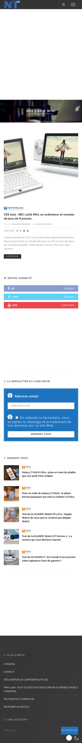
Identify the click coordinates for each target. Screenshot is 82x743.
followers (69, 288)
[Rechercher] (63, 4)
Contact (9, 672)
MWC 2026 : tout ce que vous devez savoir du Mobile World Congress (41, 689)
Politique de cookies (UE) (19, 699)
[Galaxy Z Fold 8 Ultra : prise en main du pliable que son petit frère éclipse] (11, 472)
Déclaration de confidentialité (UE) (26, 679)
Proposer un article (16, 707)
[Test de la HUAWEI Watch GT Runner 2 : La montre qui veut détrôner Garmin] (11, 536)
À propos (9, 664)
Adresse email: (27, 396)
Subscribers (67, 305)
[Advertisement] (41, 54)
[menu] (73, 4)
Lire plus (12, 256)
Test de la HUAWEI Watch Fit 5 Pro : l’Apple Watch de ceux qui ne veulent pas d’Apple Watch (47, 518)
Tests (27, 467)
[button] (73, 738)
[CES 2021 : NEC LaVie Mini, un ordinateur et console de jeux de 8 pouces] (41, 165)
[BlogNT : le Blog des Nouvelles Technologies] (12, 4)
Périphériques (14, 208)
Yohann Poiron (20, 224)
